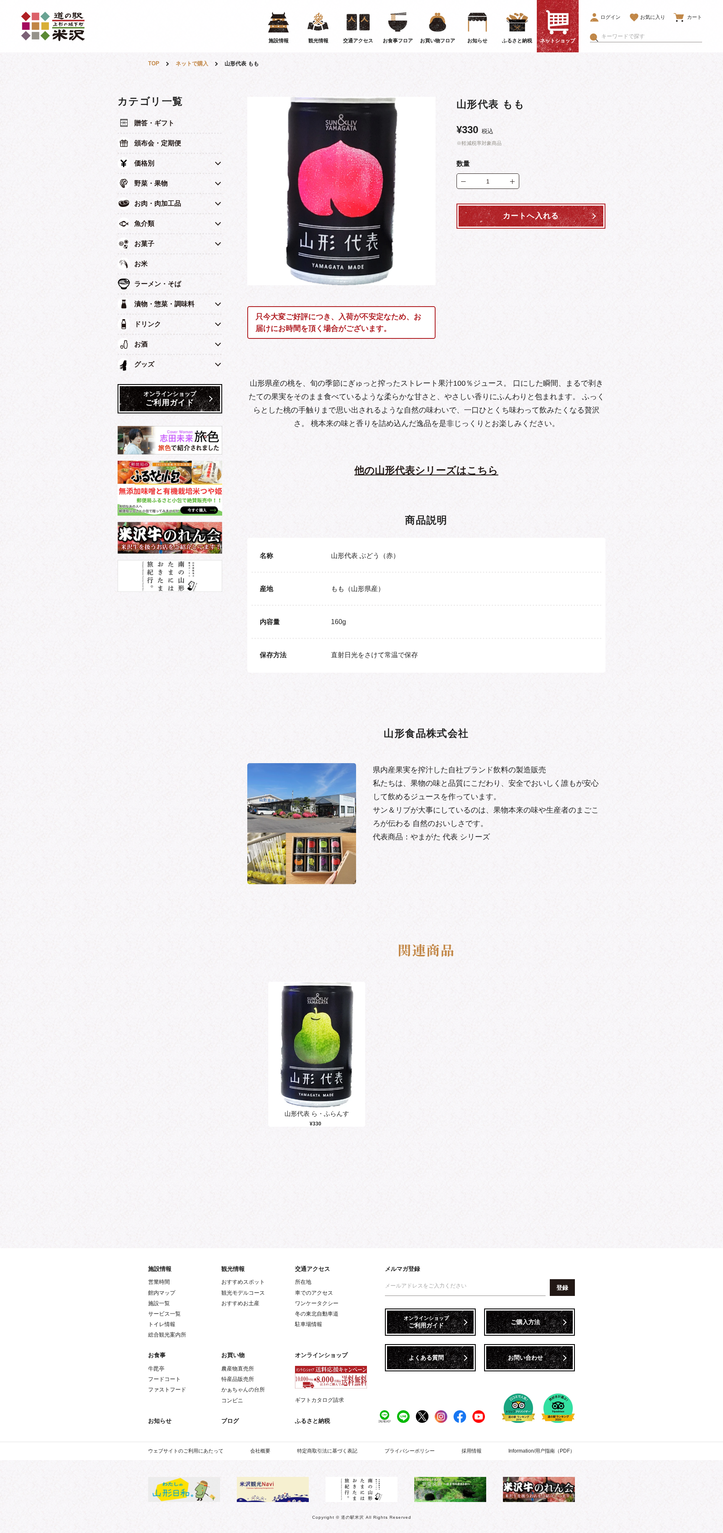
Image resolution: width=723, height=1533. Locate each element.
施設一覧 (159, 1303)
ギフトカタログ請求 (319, 1400)
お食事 (157, 1355)
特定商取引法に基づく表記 (327, 1451)
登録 (562, 1287)
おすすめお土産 (240, 1303)
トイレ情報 (161, 1324)
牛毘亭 (156, 1368)
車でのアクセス (314, 1293)
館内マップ (161, 1293)
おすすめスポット (243, 1282)
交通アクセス (312, 1268)
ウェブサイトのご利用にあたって (185, 1451)
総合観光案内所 (167, 1335)
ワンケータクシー (316, 1303)
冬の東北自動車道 (316, 1314)
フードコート (164, 1379)
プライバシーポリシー (410, 1451)
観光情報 (233, 1268)
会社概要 (260, 1451)
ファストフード (167, 1389)
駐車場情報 (308, 1324)
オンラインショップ (321, 1355)
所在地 (303, 1282)
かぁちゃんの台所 (243, 1389)
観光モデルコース (243, 1293)
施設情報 (160, 1268)
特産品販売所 (237, 1379)
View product (317, 1053)
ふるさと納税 (312, 1420)
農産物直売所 (237, 1368)
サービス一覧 (164, 1314)
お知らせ (160, 1420)
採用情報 (471, 1451)
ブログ (230, 1420)
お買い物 (233, 1355)
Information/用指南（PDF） (541, 1451)
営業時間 (159, 1282)
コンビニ (232, 1400)
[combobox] (651, 36)
